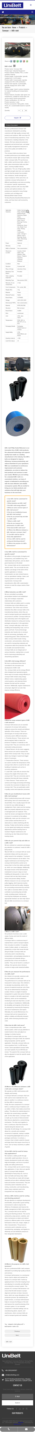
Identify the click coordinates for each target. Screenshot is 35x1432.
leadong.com (17, 1424)
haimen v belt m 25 (12, 1326)
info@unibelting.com (12, 1375)
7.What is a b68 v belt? (13, 521)
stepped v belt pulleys (14, 1324)
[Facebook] (16, 1408)
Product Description (12, 125)
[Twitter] (23, 1408)
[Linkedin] (20, 1408)
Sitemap (20, 1422)
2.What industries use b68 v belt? (17, 503)
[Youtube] (26, 1408)
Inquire (16, 118)
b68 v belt (9, 1341)
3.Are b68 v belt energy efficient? (16, 505)
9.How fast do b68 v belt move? (16, 527)
